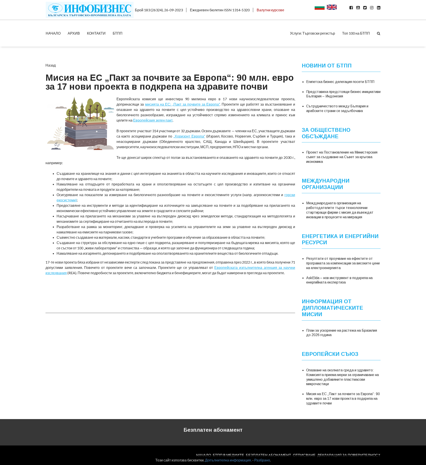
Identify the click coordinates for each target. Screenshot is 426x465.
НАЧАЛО (53, 33)
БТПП (117, 33)
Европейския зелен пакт (153, 120)
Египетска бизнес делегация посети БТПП (340, 82)
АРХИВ (74, 33)
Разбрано (262, 460)
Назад (50, 65)
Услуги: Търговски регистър (312, 33)
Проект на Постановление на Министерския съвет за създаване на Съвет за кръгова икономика (341, 157)
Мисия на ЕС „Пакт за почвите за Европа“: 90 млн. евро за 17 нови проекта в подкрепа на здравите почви (343, 398)
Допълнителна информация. (228, 460)
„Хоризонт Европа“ (189, 136)
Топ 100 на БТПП (356, 33)
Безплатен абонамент (213, 430)
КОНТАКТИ (96, 33)
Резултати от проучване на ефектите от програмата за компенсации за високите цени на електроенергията (343, 263)
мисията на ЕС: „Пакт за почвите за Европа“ (182, 104)
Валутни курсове (270, 10)
